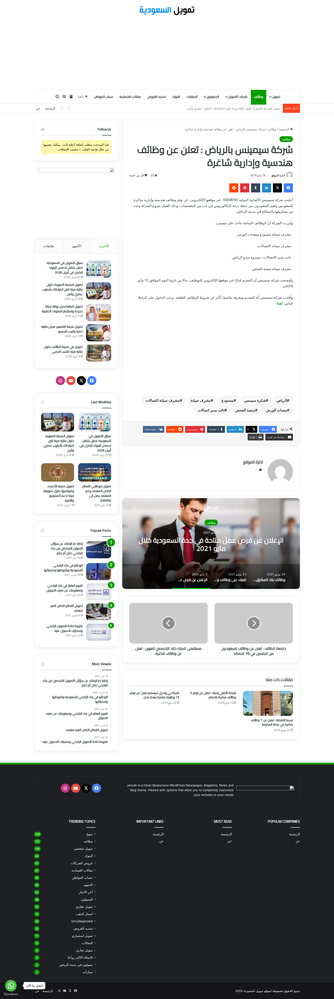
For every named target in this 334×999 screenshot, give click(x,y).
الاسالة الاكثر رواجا (80, 957)
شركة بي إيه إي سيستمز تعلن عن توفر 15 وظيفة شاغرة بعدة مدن (154, 695)
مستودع (228, 400)
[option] (211, 543)
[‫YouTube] (70, 380)
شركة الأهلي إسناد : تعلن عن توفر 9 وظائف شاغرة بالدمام (213, 695)
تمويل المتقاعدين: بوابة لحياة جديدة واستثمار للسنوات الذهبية (242, 108)
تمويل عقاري (84, 906)
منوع (90, 834)
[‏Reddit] (233, 187)
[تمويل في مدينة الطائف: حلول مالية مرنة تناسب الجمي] (98, 353)
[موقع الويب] (260, 469)
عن (38, 108)
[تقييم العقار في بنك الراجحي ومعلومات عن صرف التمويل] (98, 591)
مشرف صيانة (200, 400)
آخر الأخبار (86, 892)
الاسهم (88, 885)
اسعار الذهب (84, 914)
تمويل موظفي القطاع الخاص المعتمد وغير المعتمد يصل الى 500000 (96, 493)
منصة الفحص (245, 410)
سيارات (88, 972)
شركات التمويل (237, 97)
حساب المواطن (103, 97)
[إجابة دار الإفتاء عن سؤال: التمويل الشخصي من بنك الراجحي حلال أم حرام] (98, 549)
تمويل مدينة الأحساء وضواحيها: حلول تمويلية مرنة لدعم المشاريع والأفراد (58, 493)
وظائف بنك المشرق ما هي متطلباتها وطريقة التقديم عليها (211, 544)
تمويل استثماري (82, 935)
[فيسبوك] (288, 187)
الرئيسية (50, 108)
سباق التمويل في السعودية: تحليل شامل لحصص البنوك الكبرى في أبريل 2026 (64, 267)
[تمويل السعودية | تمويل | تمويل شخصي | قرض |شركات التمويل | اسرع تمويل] (167, 11)
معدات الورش (276, 410)
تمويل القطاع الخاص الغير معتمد (66, 608)
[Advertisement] (167, 53)
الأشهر (76, 246)
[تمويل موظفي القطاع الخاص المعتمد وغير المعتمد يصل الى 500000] (94, 472)
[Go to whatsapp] (11, 985)
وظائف (258, 97)
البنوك (176, 97)
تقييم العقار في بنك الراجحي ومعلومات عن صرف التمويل (64, 588)
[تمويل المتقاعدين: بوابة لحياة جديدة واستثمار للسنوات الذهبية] (98, 312)
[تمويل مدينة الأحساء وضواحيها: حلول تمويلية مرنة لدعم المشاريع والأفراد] (57, 472)
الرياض (282, 400)
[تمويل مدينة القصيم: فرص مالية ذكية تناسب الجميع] (98, 332)
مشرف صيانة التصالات (162, 400)
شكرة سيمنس (255, 400)
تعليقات (48, 246)
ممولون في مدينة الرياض (76, 965)
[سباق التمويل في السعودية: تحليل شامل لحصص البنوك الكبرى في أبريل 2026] (98, 269)
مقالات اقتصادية (130, 97)
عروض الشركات (82, 863)
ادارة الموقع (278, 175)
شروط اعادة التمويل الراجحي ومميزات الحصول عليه (65, 628)
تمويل (276, 97)
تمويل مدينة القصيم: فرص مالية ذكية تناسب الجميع (62, 329)
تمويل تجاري (84, 950)
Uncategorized (82, 921)
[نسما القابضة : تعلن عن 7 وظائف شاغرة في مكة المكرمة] (268, 703)
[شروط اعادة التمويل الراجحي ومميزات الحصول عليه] (98, 632)
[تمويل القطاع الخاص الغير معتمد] (98, 611)
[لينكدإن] (266, 187)
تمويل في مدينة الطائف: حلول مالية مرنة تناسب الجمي (63, 349)
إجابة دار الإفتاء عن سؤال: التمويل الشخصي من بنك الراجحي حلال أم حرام (66, 548)
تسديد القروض (156, 97)
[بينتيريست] (244, 187)
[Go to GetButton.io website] (11, 994)
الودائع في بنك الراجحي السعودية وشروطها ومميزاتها (63, 567)
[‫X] (277, 187)
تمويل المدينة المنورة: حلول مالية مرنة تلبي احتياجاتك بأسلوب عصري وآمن (62, 289)
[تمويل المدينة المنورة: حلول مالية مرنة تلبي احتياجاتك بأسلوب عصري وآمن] (98, 290)
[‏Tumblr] (255, 187)
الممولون (212, 97)
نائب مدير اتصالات (211, 410)
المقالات (191, 97)
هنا (279, 303)
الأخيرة (104, 246)
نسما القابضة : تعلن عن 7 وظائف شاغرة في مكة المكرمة (272, 722)
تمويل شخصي (83, 848)
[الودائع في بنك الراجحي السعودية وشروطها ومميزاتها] (98, 571)
